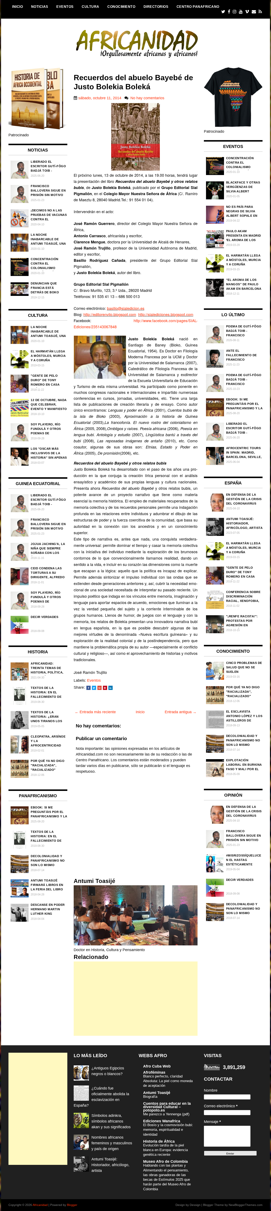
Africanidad (40, 1205)
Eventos (65, 6)
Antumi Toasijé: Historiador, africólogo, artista (110, 1165)
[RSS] (260, 11)
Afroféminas (154, 1072)
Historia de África (159, 1141)
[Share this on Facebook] (88, 688)
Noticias (39, 6)
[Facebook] (229, 11)
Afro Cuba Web (157, 1066)
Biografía (150, 1097)
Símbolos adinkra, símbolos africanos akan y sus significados (111, 1121)
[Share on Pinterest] (105, 688)
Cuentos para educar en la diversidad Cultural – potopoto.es (167, 1106)
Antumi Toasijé (156, 1093)
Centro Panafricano (198, 6)
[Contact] (254, 11)
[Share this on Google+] (99, 688)
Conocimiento (121, 6)
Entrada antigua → (180, 712)
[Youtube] (240, 11)
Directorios (156, 6)
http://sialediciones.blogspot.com (165, 314)
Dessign (195, 1205)
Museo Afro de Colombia (165, 1161)
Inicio (17, 6)
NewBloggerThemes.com (246, 1205)
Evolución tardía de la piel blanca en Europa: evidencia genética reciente (165, 1150)
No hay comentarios (147, 98)
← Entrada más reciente (95, 712)
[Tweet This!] (94, 688)
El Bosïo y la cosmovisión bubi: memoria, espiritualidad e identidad (168, 1129)
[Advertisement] (136, 998)
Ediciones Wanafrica (161, 1121)
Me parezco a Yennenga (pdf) (166, 1114)
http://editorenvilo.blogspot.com (109, 314)
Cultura (90, 6)
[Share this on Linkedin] (110, 688)
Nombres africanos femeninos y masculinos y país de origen (111, 1143)
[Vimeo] (247, 11)
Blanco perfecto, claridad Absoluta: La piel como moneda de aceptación (168, 1081)
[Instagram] (234, 11)
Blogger (72, 1205)
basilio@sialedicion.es (125, 308)
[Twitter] (223, 11)
